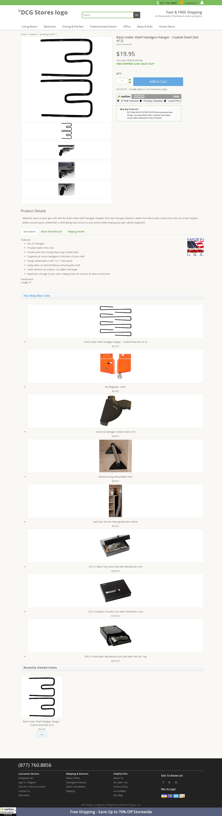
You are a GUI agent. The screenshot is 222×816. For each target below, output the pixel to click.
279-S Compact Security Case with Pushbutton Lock (115, 611)
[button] (111, 812)
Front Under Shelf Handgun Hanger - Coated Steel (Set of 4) (115, 341)
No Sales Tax (120, 782)
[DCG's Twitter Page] (169, 782)
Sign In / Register (27, 782)
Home (24, 34)
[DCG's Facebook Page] (163, 782)
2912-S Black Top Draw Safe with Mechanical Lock (115, 566)
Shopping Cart (25, 778)
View (41, 734)
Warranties (24, 795)
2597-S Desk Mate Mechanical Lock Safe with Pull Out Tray (115, 656)
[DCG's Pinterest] (176, 782)
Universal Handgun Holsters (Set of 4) (115, 431)
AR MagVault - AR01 (115, 386)
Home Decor (167, 26)
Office (127, 26)
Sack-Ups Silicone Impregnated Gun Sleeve (115, 521)
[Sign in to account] (202, 2)
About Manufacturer (51, 231)
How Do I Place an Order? (32, 786)
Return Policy (73, 778)
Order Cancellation (75, 786)
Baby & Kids (145, 26)
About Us (118, 778)
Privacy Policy (120, 786)
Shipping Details (76, 231)
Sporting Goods (47, 34)
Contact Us (24, 791)
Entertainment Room (103, 26)
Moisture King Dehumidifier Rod (115, 476)
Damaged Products (76, 782)
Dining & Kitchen (73, 26)
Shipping (70, 791)
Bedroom (50, 26)
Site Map (118, 795)
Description (29, 231)
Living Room (29, 26)
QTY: (119, 73)
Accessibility (119, 791)
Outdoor (33, 34)
